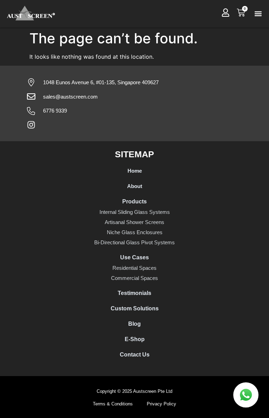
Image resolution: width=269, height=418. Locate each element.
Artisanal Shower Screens (134, 222)
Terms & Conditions (113, 403)
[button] (258, 14)
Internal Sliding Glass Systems (134, 212)
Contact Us (135, 355)
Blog (134, 324)
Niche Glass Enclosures (135, 232)
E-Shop (135, 339)
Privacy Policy (161, 403)
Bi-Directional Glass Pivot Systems (134, 242)
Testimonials (134, 293)
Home (134, 171)
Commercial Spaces (134, 278)
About (134, 186)
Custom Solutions (135, 308)
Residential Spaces (134, 268)
